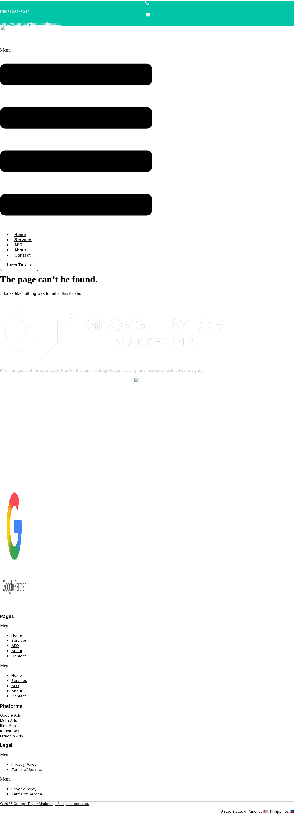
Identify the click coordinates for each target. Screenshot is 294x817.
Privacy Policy (23, 764)
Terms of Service (26, 769)
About (16, 650)
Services (19, 640)
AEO (15, 645)
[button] (76, 137)
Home (16, 635)
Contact (22, 255)
